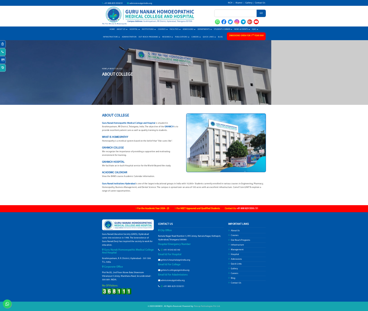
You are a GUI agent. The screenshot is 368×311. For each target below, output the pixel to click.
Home (112, 29)
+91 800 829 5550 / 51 (228, 208)
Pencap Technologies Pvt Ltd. (207, 306)
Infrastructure (237, 245)
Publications (181, 37)
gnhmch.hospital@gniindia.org (175, 260)
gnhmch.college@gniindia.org (175, 270)
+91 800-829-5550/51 (113, 3)
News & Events (241, 29)
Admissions (236, 259)
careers (195, 37)
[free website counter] (116, 291)
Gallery (248, 3)
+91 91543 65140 (171, 250)
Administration (129, 37)
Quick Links (236, 264)
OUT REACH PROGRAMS (149, 37)
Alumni (239, 3)
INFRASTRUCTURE (110, 37)
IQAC (254, 29)
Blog (232, 278)
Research (166, 37)
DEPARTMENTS (204, 29)
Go (261, 13)
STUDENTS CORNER (222, 29)
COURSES (162, 29)
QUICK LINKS (208, 37)
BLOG (220, 37)
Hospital (234, 254)
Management (237, 250)
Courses (234, 235)
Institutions (148, 29)
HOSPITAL (134, 29)
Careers (234, 273)
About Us (121, 29)
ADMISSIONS (188, 29)
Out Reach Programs (240, 240)
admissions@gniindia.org (141, 3)
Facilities (174, 29)
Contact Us (260, 3)
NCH (230, 3)
